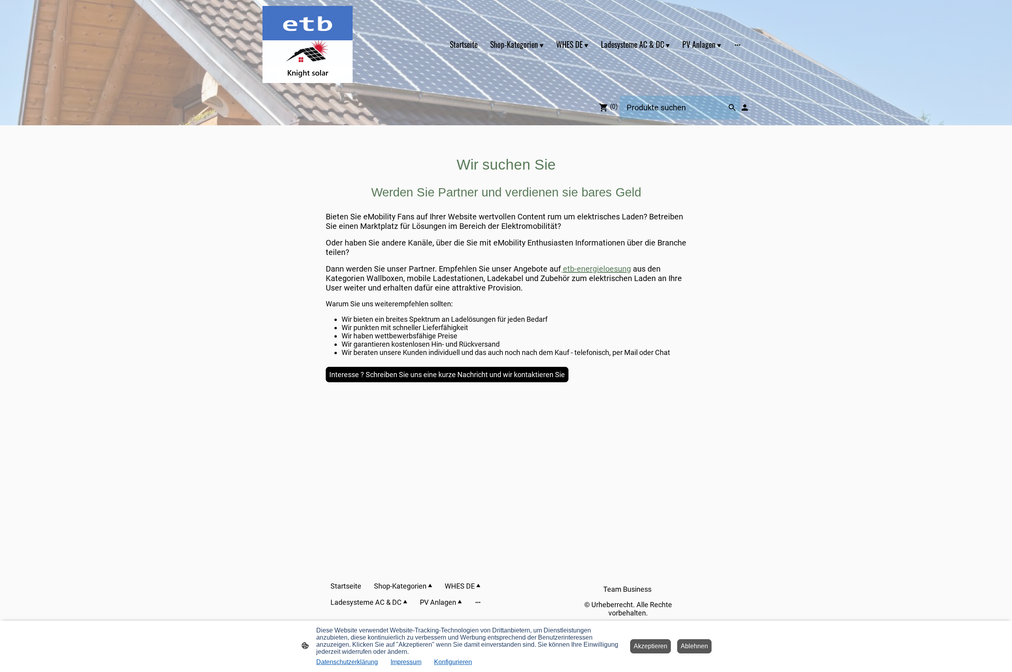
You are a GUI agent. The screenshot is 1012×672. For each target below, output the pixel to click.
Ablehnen (694, 646)
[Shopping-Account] (745, 107)
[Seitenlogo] (307, 44)
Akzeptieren (650, 646)
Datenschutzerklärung (347, 662)
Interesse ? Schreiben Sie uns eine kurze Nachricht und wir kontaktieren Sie (447, 374)
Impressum (406, 662)
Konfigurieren (453, 662)
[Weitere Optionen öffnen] (737, 44)
